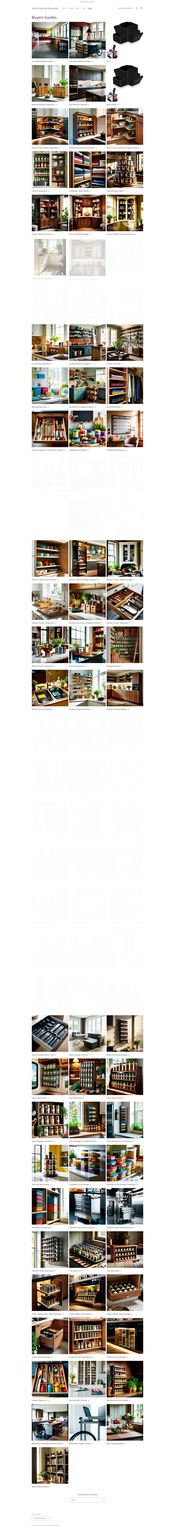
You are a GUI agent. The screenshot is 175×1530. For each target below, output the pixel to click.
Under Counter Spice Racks (80, 1357)
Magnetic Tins (74, 795)
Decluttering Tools (39, 407)
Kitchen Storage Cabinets (117, 709)
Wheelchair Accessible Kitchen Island (47, 1443)
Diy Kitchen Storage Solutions (81, 407)
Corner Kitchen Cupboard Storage (45, 320)
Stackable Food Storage (79, 1184)
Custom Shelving (113, 364)
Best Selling (111, 104)
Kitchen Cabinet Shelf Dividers (44, 579)
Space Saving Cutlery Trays (43, 1055)
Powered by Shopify (54, 1525)
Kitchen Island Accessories (42, 666)
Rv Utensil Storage (76, 968)
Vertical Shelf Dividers (78, 1400)
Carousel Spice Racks (115, 191)
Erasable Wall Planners (116, 450)
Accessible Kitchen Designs (80, 61)
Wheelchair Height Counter (80, 1443)
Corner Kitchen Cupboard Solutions (121, 277)
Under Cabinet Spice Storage (118, 1314)
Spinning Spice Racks (40, 1184)
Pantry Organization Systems (43, 839)
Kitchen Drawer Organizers (117, 623)
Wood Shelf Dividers (40, 1486)
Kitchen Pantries (113, 666)
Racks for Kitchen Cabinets (42, 925)
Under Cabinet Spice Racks (80, 1314)
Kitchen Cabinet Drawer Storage (82, 538)
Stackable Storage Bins (41, 1227)
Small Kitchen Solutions (116, 968)
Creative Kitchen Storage (79, 364)
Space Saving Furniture (78, 1055)
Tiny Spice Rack (113, 1271)
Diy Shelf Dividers (114, 407)
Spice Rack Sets (75, 1098)
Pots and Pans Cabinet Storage (44, 882)
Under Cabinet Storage (41, 1357)
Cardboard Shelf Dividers (79, 191)
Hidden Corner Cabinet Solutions (120, 495)
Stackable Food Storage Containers (121, 1184)
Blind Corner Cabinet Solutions (82, 148)
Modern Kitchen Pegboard (117, 795)
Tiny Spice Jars (75, 1271)
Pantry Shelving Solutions (79, 839)
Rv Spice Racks (38, 968)
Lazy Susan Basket (76, 752)
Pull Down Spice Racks (78, 882)
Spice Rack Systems (115, 1098)
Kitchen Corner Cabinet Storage (119, 579)
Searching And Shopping (42, 1525)
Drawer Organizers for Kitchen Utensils (47, 450)
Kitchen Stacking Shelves (79, 709)
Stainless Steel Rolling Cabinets (119, 1227)
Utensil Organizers (39, 1400)
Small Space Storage (77, 1011)
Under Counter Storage (116, 1357)
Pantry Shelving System (116, 839)
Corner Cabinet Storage (78, 234)
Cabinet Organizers (39, 191)
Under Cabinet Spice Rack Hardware (46, 1314)
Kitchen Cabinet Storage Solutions (83, 579)
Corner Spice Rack (76, 320)
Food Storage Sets (39, 495)
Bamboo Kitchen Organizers (43, 104)
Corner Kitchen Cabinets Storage (82, 277)
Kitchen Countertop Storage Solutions (84, 623)
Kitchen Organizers (77, 666)
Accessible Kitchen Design (42, 61)
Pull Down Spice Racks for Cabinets (121, 882)
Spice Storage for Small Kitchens (82, 1141)
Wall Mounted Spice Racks (117, 1400)
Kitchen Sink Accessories (42, 709)
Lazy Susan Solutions (115, 752)
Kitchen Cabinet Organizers (118, 538)
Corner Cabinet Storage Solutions (120, 234)
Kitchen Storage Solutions (42, 752)
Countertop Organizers (41, 364)
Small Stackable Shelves (117, 1011)
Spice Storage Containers (42, 1141)
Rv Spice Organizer (114, 925)
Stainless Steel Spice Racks (43, 1271)
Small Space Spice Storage (43, 1011)
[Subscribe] (103, 1500)
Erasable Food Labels (78, 450)
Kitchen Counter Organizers (43, 623)
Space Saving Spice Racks (117, 1055)
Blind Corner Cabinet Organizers (45, 148)
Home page (36, 538)
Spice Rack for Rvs (39, 1098)
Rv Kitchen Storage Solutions (81, 925)
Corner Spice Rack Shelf (116, 320)
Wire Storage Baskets (115, 1443)
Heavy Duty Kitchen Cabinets (81, 495)
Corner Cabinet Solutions (42, 234)
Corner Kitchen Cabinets (42, 277)
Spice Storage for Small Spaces (119, 1141)
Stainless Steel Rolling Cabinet (81, 1227)
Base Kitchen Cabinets (78, 104)
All (108, 61)
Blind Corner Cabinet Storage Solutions (123, 148)
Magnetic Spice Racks (40, 795)
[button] (78, 8)
